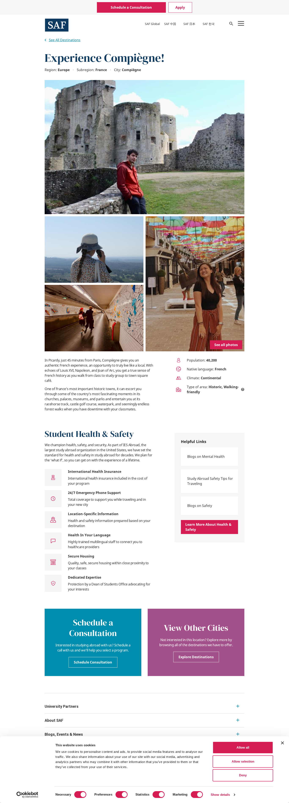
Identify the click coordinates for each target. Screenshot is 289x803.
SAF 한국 (209, 24)
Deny (243, 775)
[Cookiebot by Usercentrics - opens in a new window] (27, 795)
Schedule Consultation (93, 662)
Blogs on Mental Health (206, 456)
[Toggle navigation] (241, 23)
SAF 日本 (189, 24)
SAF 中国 (170, 24)
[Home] (57, 24)
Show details (220, 794)
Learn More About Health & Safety (208, 527)
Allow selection (243, 761)
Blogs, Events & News (64, 734)
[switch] (122, 794)
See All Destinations (64, 40)
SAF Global (152, 24)
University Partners (61, 706)
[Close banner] (282, 742)
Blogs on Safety (199, 505)
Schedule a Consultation (131, 7)
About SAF (54, 720)
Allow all (243, 747)
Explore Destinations (196, 657)
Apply (180, 7)
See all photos (226, 344)
